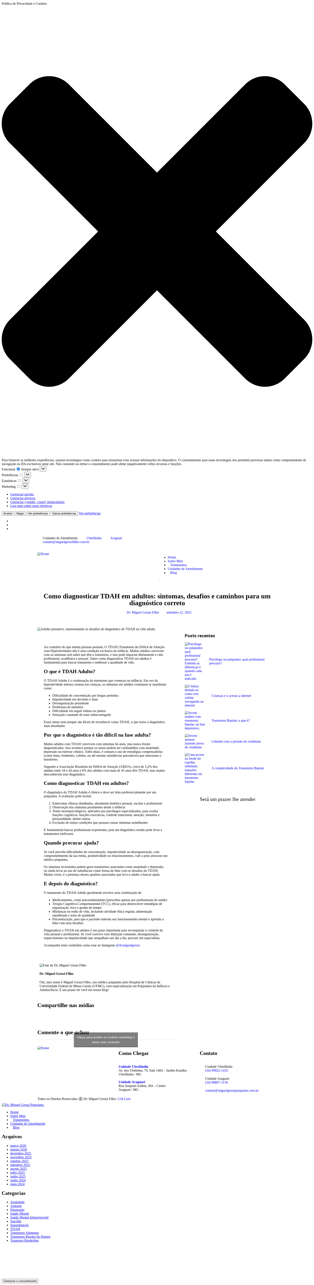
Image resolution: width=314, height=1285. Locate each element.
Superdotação (19, 1225)
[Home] (43, 554)
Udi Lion (124, 1099)
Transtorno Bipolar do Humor (30, 1236)
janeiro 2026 (18, 1149)
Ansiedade (17, 1202)
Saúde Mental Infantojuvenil (29, 1217)
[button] (157, 232)
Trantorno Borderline (24, 1240)
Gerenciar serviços (22, 498)
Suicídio (15, 1221)
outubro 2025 (19, 1161)
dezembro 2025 (20, 1153)
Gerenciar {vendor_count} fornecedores (37, 502)
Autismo (16, 1206)
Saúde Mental (19, 1213)
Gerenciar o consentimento (20, 1281)
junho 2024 (18, 1180)
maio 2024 (17, 1184)
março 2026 (18, 1145)
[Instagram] (176, 541)
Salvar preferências (64, 513)
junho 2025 (18, 1176)
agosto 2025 (18, 1168)
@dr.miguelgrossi (127, 945)
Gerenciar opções (22, 494)
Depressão (17, 1210)
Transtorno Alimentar (24, 1233)
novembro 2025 (21, 1157)
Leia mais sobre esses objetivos (31, 506)
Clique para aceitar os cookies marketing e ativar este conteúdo (106, 1039)
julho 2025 (17, 1172)
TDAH (15, 1229)
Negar (20, 513)
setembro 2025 (20, 1165)
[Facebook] (164, 541)
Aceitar (7, 513)
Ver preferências (38, 513)
